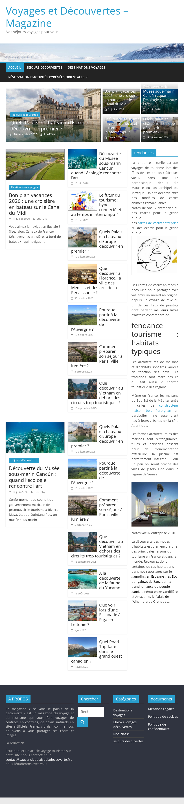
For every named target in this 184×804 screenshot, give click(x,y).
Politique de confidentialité (159, 726)
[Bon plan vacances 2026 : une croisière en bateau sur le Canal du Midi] (35, 151)
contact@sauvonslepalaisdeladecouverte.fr (38, 759)
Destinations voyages (86, 67)
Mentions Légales (161, 709)
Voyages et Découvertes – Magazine (67, 17)
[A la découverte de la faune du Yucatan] (82, 571)
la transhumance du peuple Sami (151, 586)
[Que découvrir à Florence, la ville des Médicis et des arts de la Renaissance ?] (82, 266)
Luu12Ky (49, 134)
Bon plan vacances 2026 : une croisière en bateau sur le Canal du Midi (121, 98)
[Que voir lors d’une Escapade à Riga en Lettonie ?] (82, 603)
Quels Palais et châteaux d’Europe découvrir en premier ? (49, 125)
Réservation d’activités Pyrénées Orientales (46, 77)
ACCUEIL (14, 67)
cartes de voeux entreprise (158, 223)
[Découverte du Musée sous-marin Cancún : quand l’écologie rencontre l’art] (82, 151)
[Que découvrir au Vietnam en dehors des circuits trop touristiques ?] (82, 381)
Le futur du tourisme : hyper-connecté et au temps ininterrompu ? (122, 125)
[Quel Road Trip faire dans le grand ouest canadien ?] (82, 639)
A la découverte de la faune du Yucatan (109, 580)
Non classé (121, 734)
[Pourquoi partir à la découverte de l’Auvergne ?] (82, 308)
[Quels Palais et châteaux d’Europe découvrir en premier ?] (53, 91)
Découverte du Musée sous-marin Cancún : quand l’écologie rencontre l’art (160, 95)
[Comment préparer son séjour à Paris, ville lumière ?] (82, 344)
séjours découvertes (44, 67)
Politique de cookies (163, 716)
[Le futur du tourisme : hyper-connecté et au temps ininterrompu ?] (82, 193)
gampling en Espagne (147, 576)
